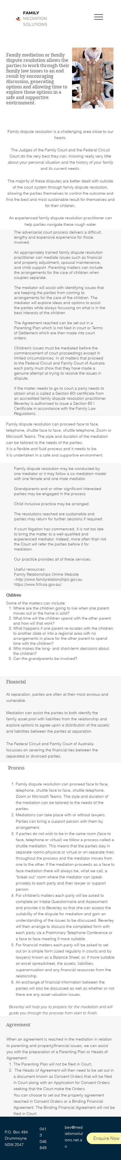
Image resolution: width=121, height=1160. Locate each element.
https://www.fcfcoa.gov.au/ (37, 584)
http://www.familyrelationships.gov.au (49, 579)
